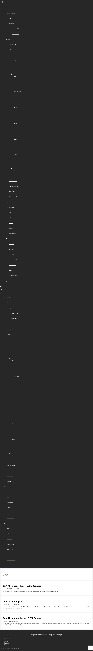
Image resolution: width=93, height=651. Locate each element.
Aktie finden (12, 191)
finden (10, 18)
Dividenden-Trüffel (13, 196)
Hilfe (10, 212)
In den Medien (12, 233)
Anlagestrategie (13, 217)
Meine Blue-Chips (13, 275)
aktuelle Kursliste (13, 181)
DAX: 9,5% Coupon (12, 601)
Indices (11, 49)
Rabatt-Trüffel (15, 34)
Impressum (7, 643)
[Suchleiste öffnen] (3, 5)
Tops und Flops (12, 44)
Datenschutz (7, 644)
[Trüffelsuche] (3, 286)
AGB (5, 646)
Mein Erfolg (11, 254)
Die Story (11, 228)
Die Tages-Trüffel (16, 28)
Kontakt (11, 223)
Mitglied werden (7, 638)
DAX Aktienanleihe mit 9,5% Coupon (22, 618)
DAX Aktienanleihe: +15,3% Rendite (22, 586)
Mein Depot (11, 249)
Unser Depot (12, 207)
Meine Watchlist (13, 259)
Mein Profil (11, 244)
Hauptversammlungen (14, 186)
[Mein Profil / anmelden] (7, 238)
